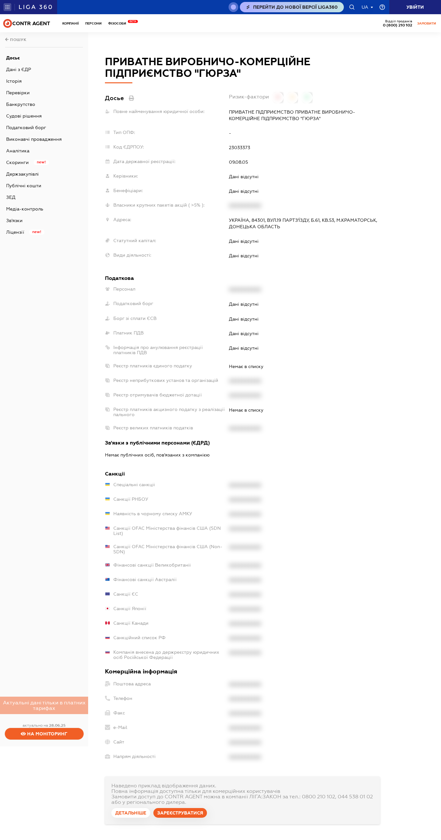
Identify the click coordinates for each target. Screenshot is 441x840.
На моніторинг (46, 733)
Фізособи (118, 23)
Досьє (13, 57)
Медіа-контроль (24, 208)
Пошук (17, 39)
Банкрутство (20, 104)
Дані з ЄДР (18, 69)
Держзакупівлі (22, 174)
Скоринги (17, 162)
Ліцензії (15, 232)
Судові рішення (24, 115)
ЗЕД (10, 197)
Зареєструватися (180, 812)
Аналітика (17, 150)
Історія (14, 81)
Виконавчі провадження (34, 139)
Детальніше (130, 812)
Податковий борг (26, 127)
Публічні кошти (23, 185)
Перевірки (18, 92)
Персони (93, 23)
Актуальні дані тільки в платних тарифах (44, 705)
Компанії (70, 23)
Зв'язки (14, 220)
